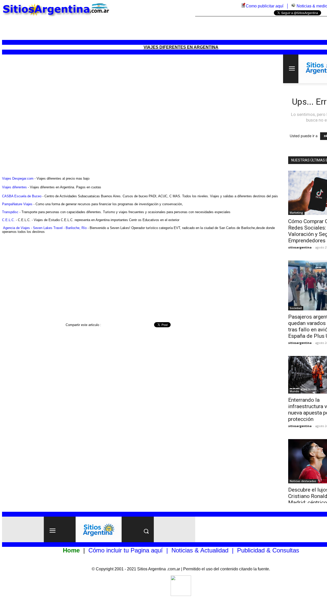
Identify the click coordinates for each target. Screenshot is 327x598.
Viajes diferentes (14, 187)
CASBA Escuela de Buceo (21, 196)
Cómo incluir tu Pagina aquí (125, 550)
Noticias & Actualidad (199, 550)
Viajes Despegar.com (17, 178)
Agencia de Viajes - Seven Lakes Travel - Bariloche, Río (45, 228)
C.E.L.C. (8, 220)
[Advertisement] (181, 28)
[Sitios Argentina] (181, 594)
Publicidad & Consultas (268, 550)
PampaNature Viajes (17, 204)
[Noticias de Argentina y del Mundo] (293, 6)
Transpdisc (10, 212)
